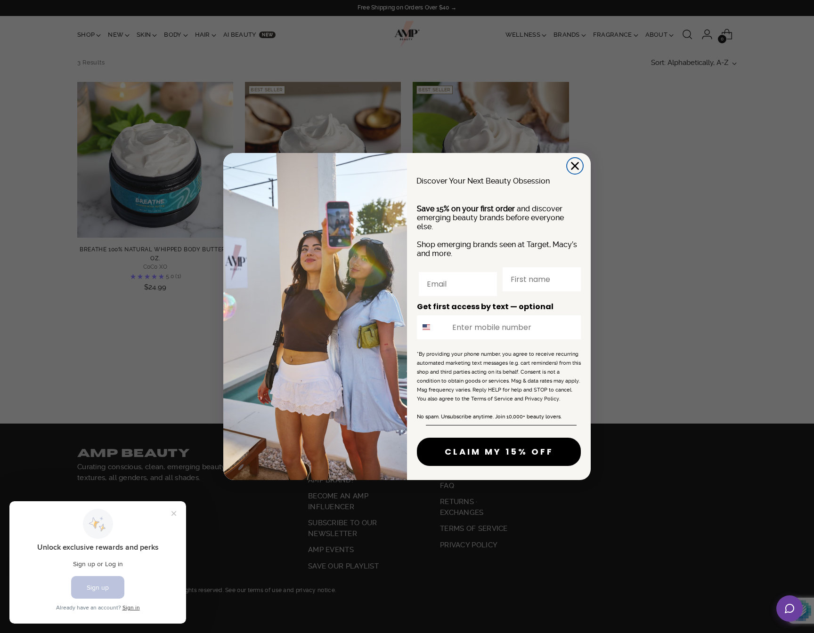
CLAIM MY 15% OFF (499, 451)
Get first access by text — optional (485, 306)
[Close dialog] (575, 166)
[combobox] (432, 327)
